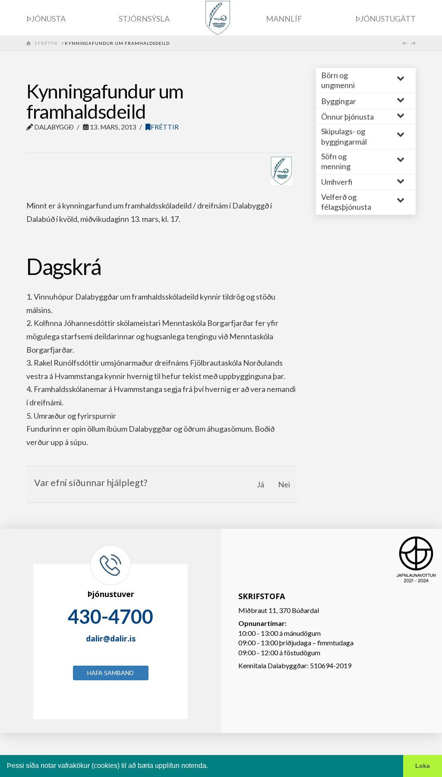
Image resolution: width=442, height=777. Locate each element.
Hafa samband (110, 672)
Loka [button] (422, 765)
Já (260, 484)
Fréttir (165, 127)
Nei (284, 484)
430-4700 (110, 616)
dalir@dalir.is (111, 638)
